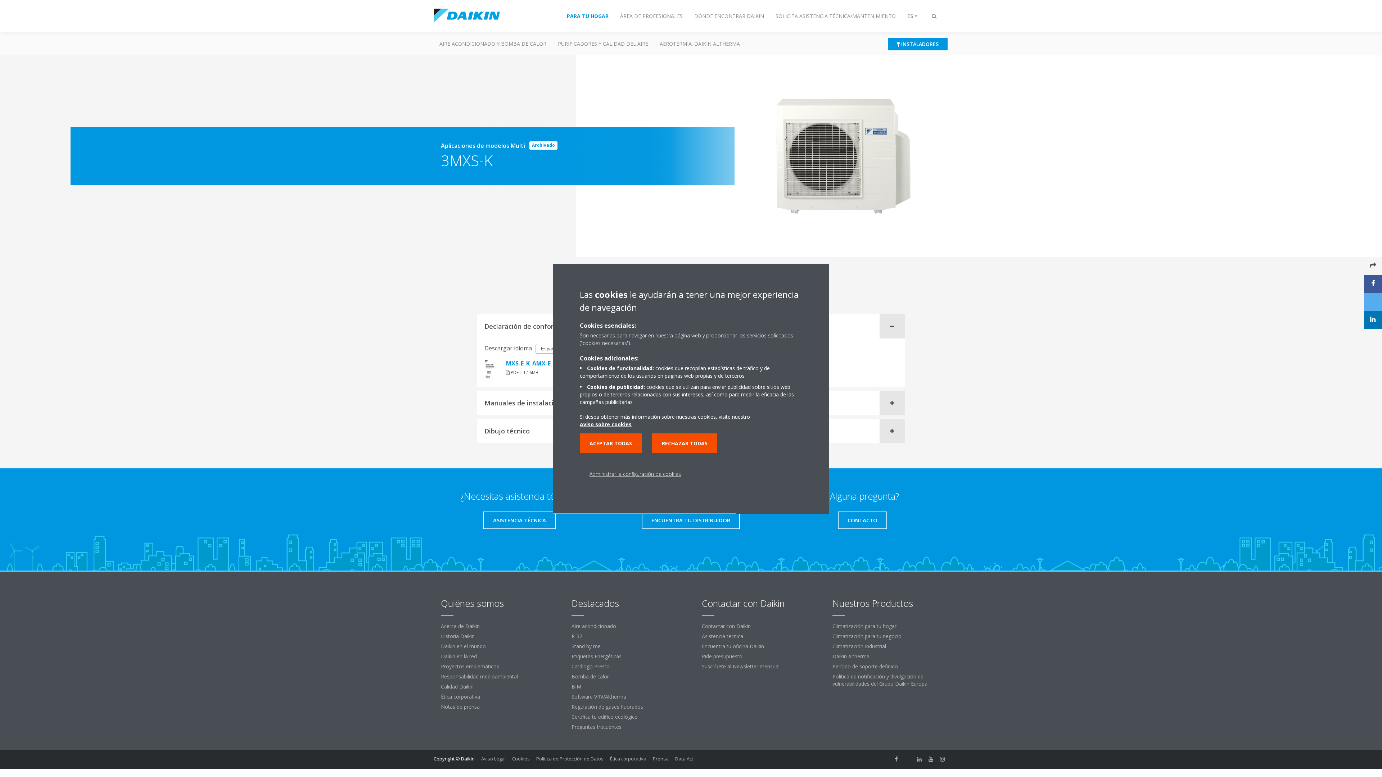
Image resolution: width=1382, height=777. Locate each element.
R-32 (577, 636)
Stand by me (586, 646)
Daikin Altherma (851, 656)
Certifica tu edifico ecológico (605, 716)
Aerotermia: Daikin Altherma (700, 43)
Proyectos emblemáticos (470, 666)
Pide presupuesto (722, 656)
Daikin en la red (459, 656)
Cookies (521, 758)
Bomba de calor (590, 676)
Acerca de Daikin (460, 626)
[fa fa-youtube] (931, 759)
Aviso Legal (493, 758)
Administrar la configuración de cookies (635, 474)
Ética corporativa (460, 696)
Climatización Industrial (859, 646)
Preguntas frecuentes (597, 726)
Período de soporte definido (865, 666)
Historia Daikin (458, 636)
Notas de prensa (460, 706)
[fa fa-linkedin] (919, 759)
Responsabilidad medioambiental (479, 676)
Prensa (661, 758)
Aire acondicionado (594, 626)
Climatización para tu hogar (864, 626)
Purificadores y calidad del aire (603, 43)
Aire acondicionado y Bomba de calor (492, 43)
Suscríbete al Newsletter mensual (741, 666)
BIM (576, 686)
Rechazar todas (685, 443)
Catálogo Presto (591, 666)
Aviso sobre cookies (606, 424)
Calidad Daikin (457, 686)
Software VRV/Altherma (599, 696)
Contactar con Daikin (726, 626)
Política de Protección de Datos (570, 758)
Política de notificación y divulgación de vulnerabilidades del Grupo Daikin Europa (879, 680)
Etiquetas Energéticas (597, 656)
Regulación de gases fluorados (607, 706)
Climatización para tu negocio (867, 636)
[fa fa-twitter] (908, 759)
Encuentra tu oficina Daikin (733, 646)
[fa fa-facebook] (896, 759)
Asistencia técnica (722, 636)
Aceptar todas (611, 443)
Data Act (684, 758)
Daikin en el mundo (463, 646)
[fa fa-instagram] (942, 759)
